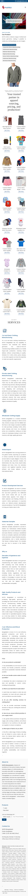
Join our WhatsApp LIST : (8, 814)
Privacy (11, 889)
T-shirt (5, 808)
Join (4, 819)
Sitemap (6, 889)
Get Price (7, 130)
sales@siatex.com (22, 1)
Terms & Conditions (19, 889)
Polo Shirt (6, 810)
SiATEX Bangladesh (7, 765)
